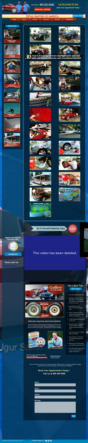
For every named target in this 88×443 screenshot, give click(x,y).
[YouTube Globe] (51, 441)
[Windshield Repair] (12, 110)
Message (37, 400)
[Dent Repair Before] (12, 125)
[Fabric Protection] (12, 66)
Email (36, 388)
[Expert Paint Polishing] (12, 36)
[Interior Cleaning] (12, 51)
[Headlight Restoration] (12, 95)
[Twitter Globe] (48, 441)
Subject (37, 394)
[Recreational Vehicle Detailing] (12, 140)
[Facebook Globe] (46, 441)
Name (36, 382)
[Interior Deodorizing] (12, 81)
